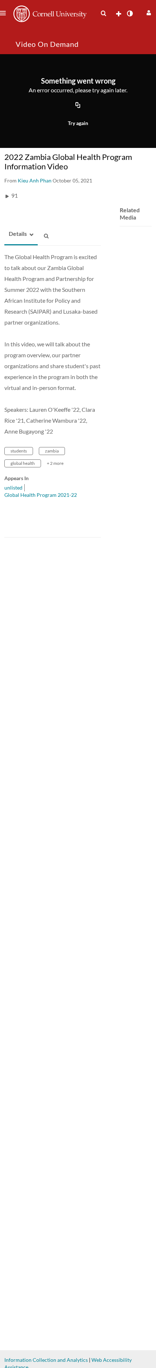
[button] (148, 12)
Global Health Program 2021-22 (40, 495)
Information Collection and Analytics (46, 1360)
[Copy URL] (78, 106)
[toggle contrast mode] (129, 13)
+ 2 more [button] (55, 463)
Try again (78, 123)
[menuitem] (103, 13)
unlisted (13, 487)
